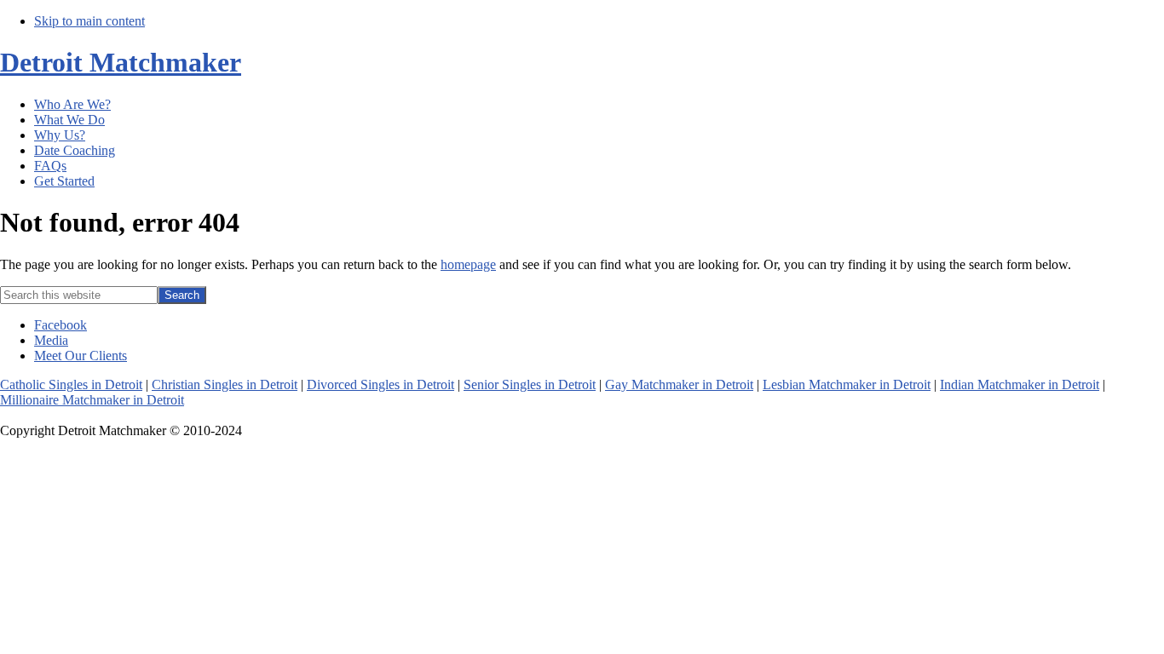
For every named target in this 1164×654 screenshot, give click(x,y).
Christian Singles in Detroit (224, 384)
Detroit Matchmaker (120, 62)
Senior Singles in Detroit (530, 384)
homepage (468, 264)
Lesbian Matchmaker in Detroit (847, 384)
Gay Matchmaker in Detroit (679, 384)
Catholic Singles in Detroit (71, 384)
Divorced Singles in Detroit (380, 384)
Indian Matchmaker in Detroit (1019, 384)
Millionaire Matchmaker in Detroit (92, 400)
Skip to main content (89, 21)
